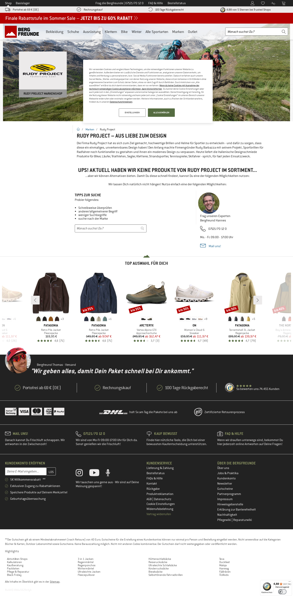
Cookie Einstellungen (160, 504)
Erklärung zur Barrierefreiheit (236, 510)
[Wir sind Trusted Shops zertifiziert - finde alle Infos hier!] (230, 388)
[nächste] (257, 300)
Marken (178, 31)
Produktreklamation (159, 494)
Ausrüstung (92, 31)
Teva (221, 559)
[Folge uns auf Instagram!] (82, 473)
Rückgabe (153, 489)
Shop (8, 3)
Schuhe (73, 31)
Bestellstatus (155, 473)
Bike (124, 31)
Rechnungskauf (93, 9)
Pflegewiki (224, 520)
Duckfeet (224, 562)
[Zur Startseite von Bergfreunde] (23, 32)
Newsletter (224, 484)
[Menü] (289, 582)
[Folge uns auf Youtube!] (97, 473)
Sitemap (55, 581)
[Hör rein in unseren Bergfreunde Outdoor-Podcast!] (111, 473)
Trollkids (224, 575)
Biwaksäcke (155, 571)
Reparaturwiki (242, 520)
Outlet (192, 31)
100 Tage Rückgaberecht (169, 9)
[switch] (282, 591)
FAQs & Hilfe (154, 478)
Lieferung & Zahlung (160, 468)
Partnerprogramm (229, 494)
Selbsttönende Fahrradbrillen (165, 575)
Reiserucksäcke (157, 562)
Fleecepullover (86, 575)
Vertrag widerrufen (158, 514)
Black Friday (14, 575)
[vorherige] (35, 300)
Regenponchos (86, 565)
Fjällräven (225, 571)
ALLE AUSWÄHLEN (161, 112)
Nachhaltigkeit (227, 515)
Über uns (223, 468)
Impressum (225, 499)
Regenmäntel (85, 562)
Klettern (111, 31)
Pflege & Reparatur (18, 571)
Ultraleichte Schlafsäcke (162, 565)
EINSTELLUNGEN (132, 112)
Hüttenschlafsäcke (159, 559)
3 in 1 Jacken (85, 559)
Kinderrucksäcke (158, 568)
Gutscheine (225, 489)
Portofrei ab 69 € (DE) (26, 9)
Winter (137, 31)
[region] (148, 91)
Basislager (23, 3)
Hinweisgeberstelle (230, 504)
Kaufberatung (15, 565)
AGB (149, 499)
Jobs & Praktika (227, 473)
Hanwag (224, 568)
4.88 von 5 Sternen (248, 9)
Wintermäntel (86, 568)
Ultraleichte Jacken (89, 571)
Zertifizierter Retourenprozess (225, 412)
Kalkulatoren (14, 562)
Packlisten (13, 568)
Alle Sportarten (157, 31)
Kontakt (151, 484)
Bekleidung (54, 31)
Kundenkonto (226, 478)
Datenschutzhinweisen (121, 101)
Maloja (223, 565)
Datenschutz (162, 499)
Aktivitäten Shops (17, 559)
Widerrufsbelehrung (159, 509)
